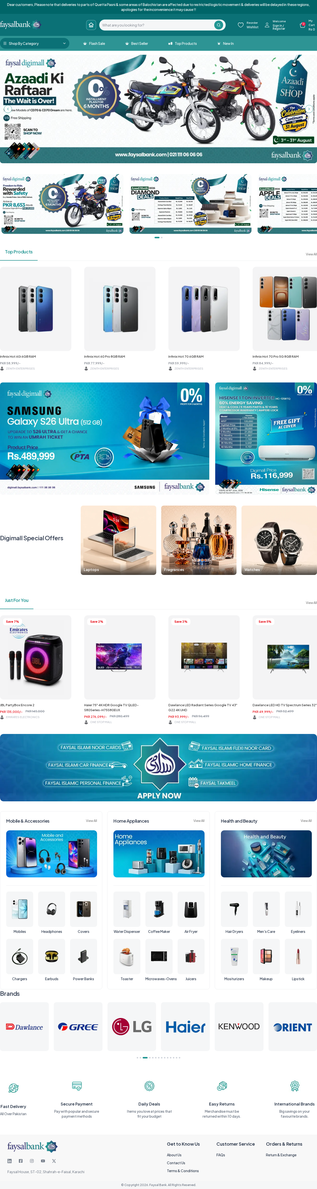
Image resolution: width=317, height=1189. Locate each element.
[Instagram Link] (32, 1161)
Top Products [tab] (19, 251)
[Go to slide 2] (140, 1057)
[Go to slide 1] (137, 1057)
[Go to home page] (91, 25)
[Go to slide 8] (161, 1057)
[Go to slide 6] (156, 1057)
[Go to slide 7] (158, 1057)
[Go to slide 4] (148, 1057)
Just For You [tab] (16, 600)
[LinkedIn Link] (9, 1161)
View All (311, 254)
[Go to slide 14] (179, 1057)
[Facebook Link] (21, 1161)
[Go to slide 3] (143, 1057)
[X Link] (54, 1161)
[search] (156, 25)
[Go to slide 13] (176, 1057)
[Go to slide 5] (153, 1057)
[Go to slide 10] (167, 1057)
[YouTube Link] (43, 1161)
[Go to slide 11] (170, 1057)
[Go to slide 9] (164, 1057)
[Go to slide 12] (173, 1057)
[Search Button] (218, 25)
